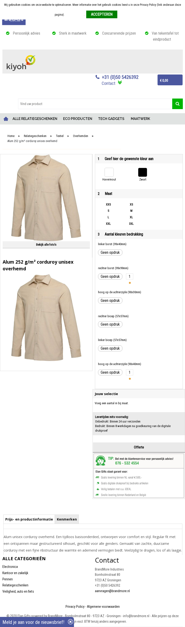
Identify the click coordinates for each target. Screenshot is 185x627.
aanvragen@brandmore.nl (112, 591)
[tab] (29, 519)
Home (6, 118)
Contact (108, 83)
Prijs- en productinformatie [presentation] (29, 519)
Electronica (10, 567)
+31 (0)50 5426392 (120, 77)
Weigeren (124, 14)
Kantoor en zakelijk (15, 573)
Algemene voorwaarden (103, 606)
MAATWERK (140, 119)
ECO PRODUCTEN (77, 119)
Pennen (7, 579)
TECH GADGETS (111, 119)
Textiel (60, 136)
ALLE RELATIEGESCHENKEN (35, 119)
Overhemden (80, 136)
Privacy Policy (75, 606)
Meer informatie (74, 14)
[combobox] (95, 104)
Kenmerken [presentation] (67, 519)
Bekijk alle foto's (46, 244)
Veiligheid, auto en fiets (18, 591)
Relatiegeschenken (35, 136)
